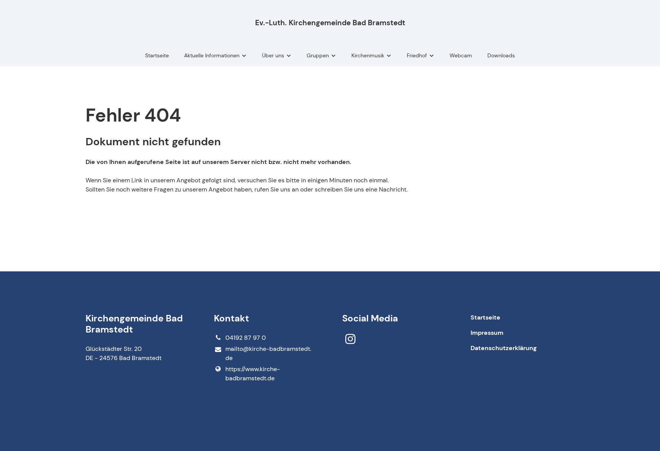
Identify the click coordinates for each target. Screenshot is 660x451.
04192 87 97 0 (245, 338)
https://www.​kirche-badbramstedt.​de (252, 373)
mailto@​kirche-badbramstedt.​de (268, 353)
